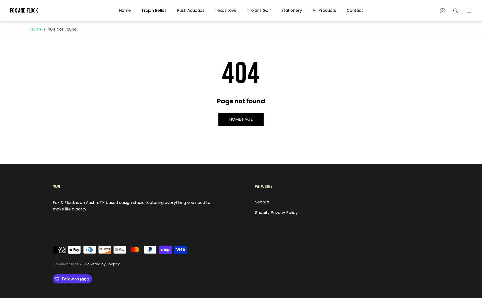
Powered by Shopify (102, 264)
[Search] (455, 10)
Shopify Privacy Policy (276, 212)
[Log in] (442, 10)
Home (36, 29)
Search (262, 202)
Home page (241, 119)
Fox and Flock (24, 10)
